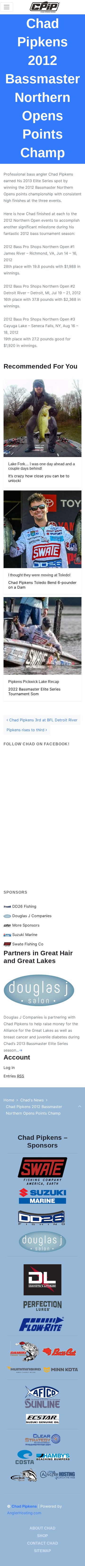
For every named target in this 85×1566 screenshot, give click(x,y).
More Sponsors (25, 925)
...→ (19, 1050)
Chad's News (32, 1100)
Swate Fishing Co (27, 944)
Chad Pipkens (24, 1506)
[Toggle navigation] (6, 7)
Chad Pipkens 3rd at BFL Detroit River (42, 720)
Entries (14, 1076)
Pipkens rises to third (26, 729)
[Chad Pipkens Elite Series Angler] (45, 7)
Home (9, 1100)
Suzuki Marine (24, 934)
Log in (9, 1067)
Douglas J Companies (31, 915)
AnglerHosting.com (24, 1512)
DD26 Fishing (23, 906)
